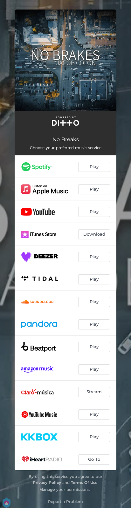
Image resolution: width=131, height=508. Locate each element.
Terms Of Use (84, 482)
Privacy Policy (47, 482)
